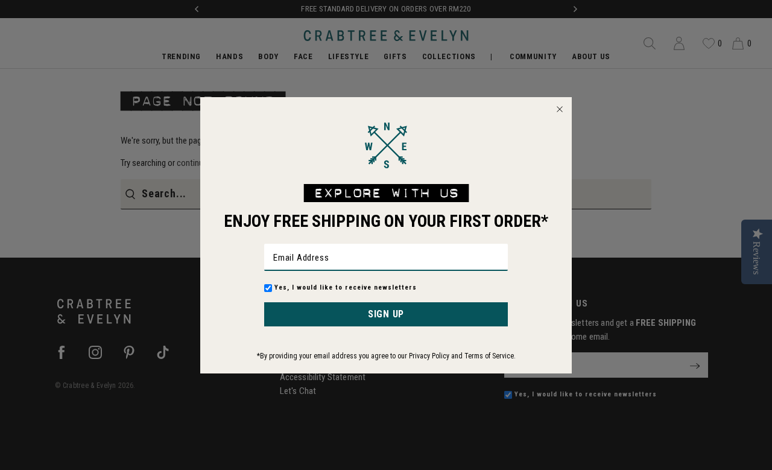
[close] (560, 109)
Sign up (386, 314)
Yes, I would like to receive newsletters (345, 287)
